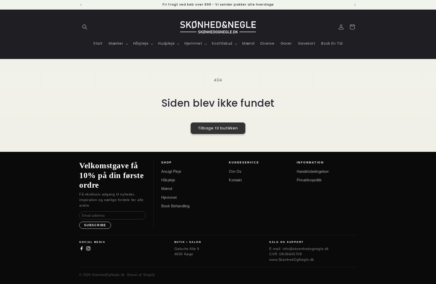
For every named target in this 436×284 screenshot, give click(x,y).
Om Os (235, 171)
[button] (84, 27)
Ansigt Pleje (171, 171)
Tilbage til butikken (218, 128)
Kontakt (235, 180)
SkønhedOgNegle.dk (108, 275)
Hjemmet (169, 197)
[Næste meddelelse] (355, 5)
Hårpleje (168, 180)
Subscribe (95, 225)
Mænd (166, 188)
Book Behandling (175, 206)
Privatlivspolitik (309, 180)
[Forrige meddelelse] (81, 5)
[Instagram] (88, 248)
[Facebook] (81, 248)
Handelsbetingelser (313, 171)
